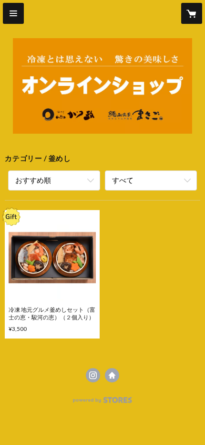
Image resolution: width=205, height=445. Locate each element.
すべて (122, 180)
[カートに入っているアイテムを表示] (191, 13)
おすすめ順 (33, 180)
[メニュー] (13, 13)
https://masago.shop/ (112, 375)
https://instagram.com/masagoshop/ (93, 375)
